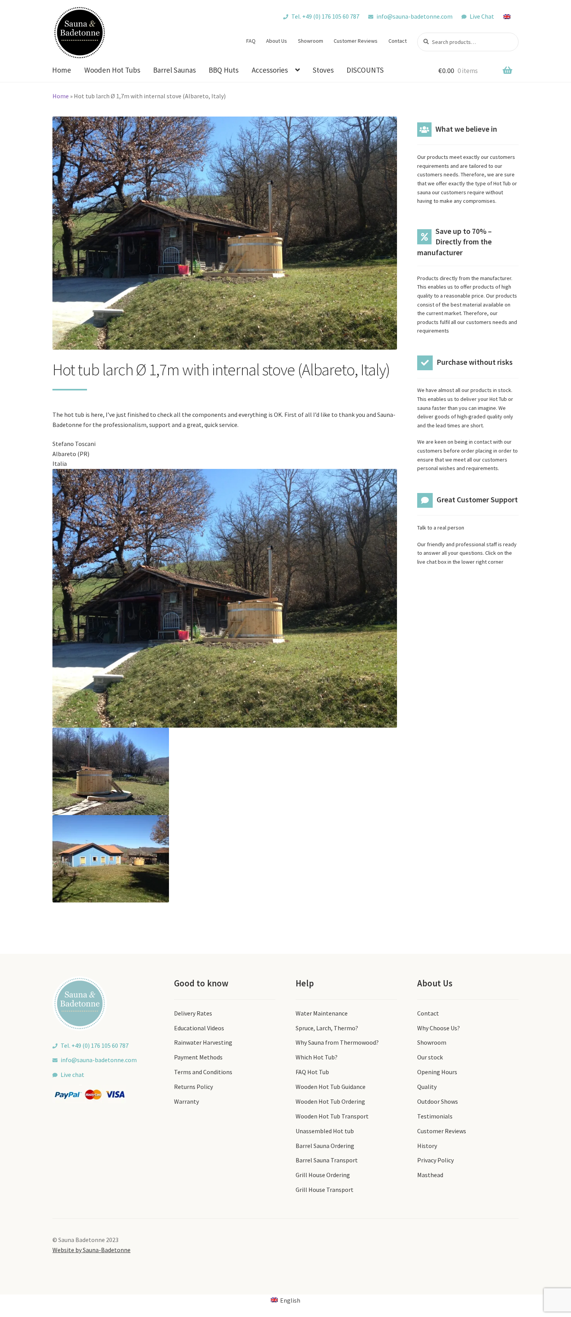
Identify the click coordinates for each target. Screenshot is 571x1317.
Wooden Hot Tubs (112, 70)
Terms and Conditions (203, 1072)
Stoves (323, 70)
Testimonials (435, 1116)
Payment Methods (198, 1057)
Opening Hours (437, 1072)
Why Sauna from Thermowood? (337, 1042)
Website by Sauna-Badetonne (91, 1250)
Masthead (430, 1175)
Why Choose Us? (438, 1028)
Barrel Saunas (174, 70)
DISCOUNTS (365, 70)
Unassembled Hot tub (325, 1131)
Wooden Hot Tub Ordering (330, 1101)
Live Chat (482, 16)
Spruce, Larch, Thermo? (327, 1028)
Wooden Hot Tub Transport (332, 1116)
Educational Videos (199, 1028)
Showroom (310, 40)
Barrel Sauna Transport (327, 1160)
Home (61, 70)
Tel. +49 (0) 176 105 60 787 (325, 16)
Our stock (430, 1057)
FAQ (251, 40)
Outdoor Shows (437, 1101)
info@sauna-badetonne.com (414, 16)
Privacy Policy (435, 1160)
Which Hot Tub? (317, 1057)
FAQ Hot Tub (312, 1072)
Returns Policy (193, 1087)
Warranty (186, 1101)
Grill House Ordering (323, 1175)
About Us (276, 40)
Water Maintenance (322, 1013)
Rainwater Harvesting (203, 1042)
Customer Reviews (356, 40)
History (427, 1146)
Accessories (270, 70)
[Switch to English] (510, 16)
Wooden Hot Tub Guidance (331, 1087)
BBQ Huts (223, 70)
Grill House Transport (324, 1189)
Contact (397, 40)
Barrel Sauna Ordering (325, 1146)
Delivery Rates (193, 1013)
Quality (427, 1087)
